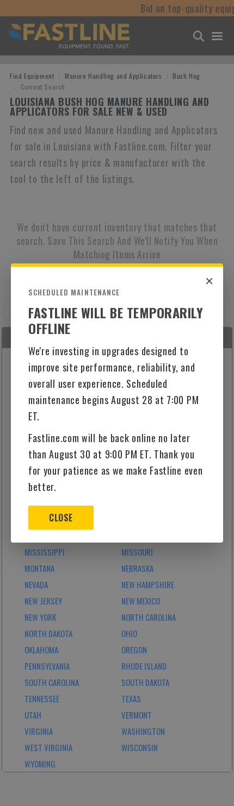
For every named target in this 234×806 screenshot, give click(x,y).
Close (60, 517)
